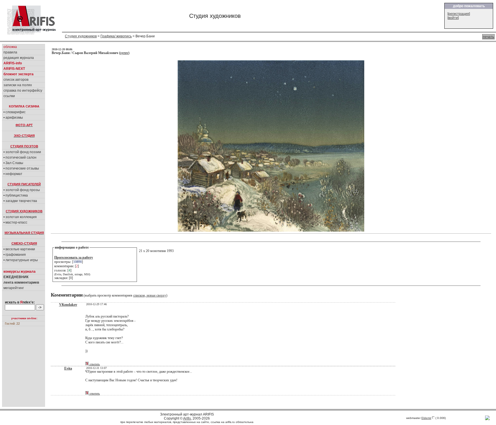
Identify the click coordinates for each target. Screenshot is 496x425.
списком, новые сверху (149, 295)
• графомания (14, 255)
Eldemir (426, 418)
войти (453, 18)
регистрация (458, 14)
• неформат (12, 174)
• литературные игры (20, 260)
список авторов (15, 80)
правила (10, 52)
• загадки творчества (20, 201)
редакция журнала (18, 58)
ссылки (9, 96)
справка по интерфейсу (22, 91)
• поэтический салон (19, 157)
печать (488, 37)
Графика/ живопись (116, 36)
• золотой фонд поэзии (22, 152)
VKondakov (68, 305)
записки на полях (17, 85)
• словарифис (14, 112)
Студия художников (81, 36)
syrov (124, 53)
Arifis (187, 418)
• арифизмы (13, 118)
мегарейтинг (13, 288)
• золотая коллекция (20, 217)
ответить (94, 364)
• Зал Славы (13, 163)
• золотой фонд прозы (21, 190)
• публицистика (15, 195)
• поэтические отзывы (21, 168)
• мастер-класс (15, 222)
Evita (68, 368)
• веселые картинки (19, 249)
